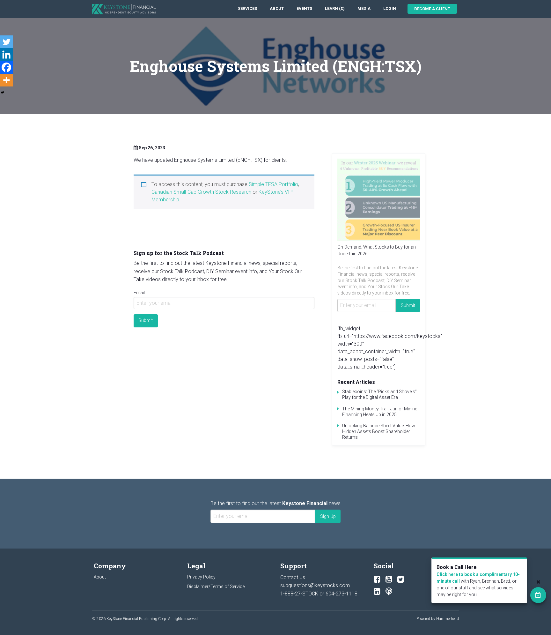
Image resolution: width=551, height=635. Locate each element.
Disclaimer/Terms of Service (216, 586)
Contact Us (292, 577)
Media (364, 8)
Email (139, 292)
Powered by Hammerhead (437, 618)
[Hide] (2, 92)
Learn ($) (335, 8)
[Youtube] (389, 579)
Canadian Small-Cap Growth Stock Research (201, 192)
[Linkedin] (6, 54)
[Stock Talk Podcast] (389, 591)
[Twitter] (6, 41)
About (277, 8)
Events (304, 8)
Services (247, 8)
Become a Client (432, 8)
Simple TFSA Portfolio (273, 184)
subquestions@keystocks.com (315, 585)
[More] (6, 80)
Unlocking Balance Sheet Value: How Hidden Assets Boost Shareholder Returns (378, 431)
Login (389, 8)
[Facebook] (6, 67)
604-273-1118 (341, 594)
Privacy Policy (201, 576)
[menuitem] (247, 9)
